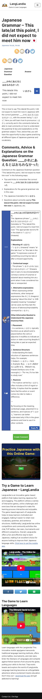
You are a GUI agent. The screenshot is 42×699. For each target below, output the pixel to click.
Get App (15, 697)
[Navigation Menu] (37, 5)
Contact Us (6, 697)
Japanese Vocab (8, 45)
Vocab (17, 45)
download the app (22, 676)
